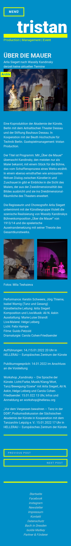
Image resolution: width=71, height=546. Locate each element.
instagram (35, 503)
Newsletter (36, 507)
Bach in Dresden (35, 525)
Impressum (35, 512)
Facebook (35, 498)
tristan (42, 27)
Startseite (35, 494)
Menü (14, 12)
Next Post (57, 462)
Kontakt (35, 516)
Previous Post (28, 452)
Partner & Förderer (35, 534)
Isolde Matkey (35, 530)
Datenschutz (35, 521)
